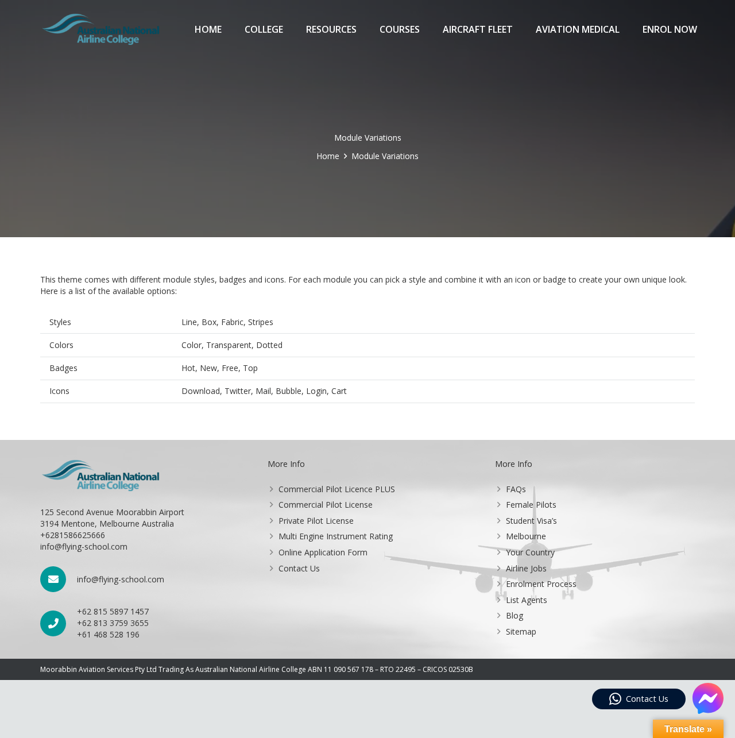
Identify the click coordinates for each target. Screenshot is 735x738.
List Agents (526, 599)
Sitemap (521, 631)
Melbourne (526, 536)
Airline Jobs (526, 568)
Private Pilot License (316, 520)
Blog (514, 615)
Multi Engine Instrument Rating (335, 536)
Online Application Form (323, 552)
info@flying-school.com (120, 579)
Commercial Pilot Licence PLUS (336, 489)
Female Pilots (531, 504)
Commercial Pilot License (325, 504)
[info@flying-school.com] (58, 579)
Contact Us (299, 568)
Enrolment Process (541, 583)
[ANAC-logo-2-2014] (100, 29)
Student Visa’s (531, 520)
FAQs (516, 489)
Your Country (530, 552)
